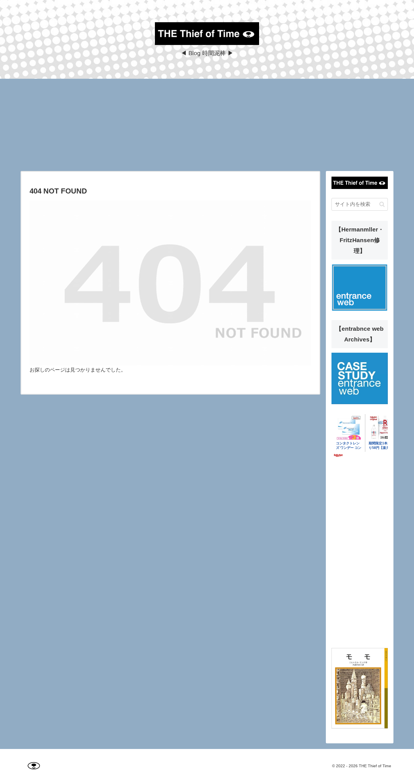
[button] (382, 204)
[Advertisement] (207, 125)
